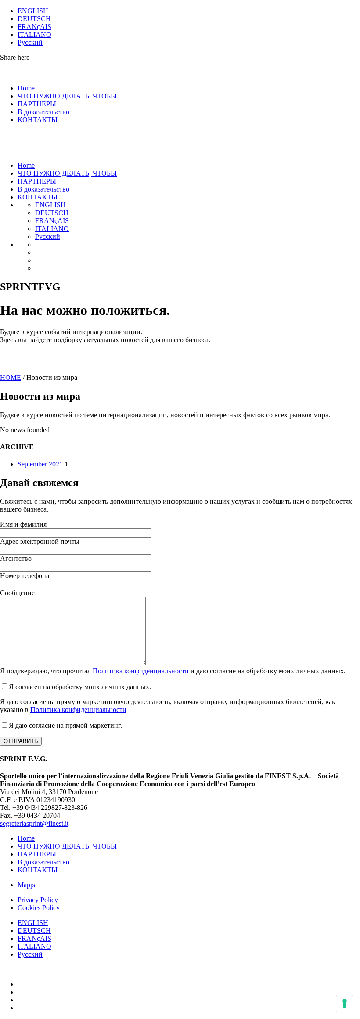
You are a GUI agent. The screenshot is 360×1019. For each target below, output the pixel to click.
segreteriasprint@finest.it (34, 823)
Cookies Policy (39, 907)
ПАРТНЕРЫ (37, 104)
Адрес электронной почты (39, 541)
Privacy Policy (38, 899)
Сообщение (17, 592)
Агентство (16, 558)
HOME (10, 377)
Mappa (27, 885)
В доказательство (43, 112)
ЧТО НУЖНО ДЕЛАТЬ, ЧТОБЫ (67, 96)
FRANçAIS (34, 26)
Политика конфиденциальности (141, 671)
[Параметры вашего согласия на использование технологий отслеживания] (344, 1003)
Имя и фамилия (23, 524)
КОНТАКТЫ (38, 119)
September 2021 (40, 464)
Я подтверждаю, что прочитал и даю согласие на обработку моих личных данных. (173, 671)
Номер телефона (24, 575)
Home (26, 88)
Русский (30, 42)
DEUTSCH (34, 18)
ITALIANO (34, 34)
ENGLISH (33, 10)
